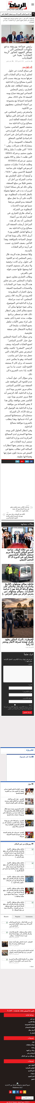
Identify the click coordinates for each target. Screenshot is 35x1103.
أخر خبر (26, 18)
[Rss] (24, 1092)
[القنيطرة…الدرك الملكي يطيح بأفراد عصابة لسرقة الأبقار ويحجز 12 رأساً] (5, 944)
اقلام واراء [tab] (29, 750)
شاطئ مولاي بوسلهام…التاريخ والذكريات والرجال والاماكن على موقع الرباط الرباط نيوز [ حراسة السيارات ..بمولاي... (20, 933)
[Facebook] (17, 1092)
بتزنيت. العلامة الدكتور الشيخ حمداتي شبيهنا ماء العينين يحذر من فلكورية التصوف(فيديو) (14, 791)
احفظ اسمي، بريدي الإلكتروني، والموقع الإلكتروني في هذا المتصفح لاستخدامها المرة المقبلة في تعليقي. (18, 706)
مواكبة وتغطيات (30, 1044)
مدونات (33, 1073)
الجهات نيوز (31, 1065)
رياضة (33, 1047)
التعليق (30, 664)
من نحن (32, 1019)
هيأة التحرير (31, 1021)
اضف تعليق (8, 61)
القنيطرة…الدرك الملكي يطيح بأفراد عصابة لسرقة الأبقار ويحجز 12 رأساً (18, 642)
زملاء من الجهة (30, 1050)
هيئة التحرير (28, 61)
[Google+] (21, 1092)
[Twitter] (14, 1092)
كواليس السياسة (30, 1068)
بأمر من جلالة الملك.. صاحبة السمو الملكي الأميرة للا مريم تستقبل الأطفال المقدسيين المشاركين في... (20, 924)
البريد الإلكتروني (27, 691)
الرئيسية (31, 18)
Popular (17, 916)
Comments (29, 916)
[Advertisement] (20, 732)
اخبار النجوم (31, 1076)
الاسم (30, 684)
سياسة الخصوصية (30, 1024)
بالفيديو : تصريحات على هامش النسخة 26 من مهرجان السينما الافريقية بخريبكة (13, 834)
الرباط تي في (31, 1053)
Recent (6, 916)
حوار (30, 784)
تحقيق (33, 1079)
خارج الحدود (31, 1070)
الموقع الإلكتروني (27, 698)
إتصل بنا (32, 1033)
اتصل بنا (9, 1010)
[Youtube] (10, 1092)
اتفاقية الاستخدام (30, 1027)
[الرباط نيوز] (17, 5)
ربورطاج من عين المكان (23, 844)
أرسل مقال (31, 1030)
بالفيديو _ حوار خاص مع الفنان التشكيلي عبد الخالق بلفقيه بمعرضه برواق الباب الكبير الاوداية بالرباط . (14, 801)
